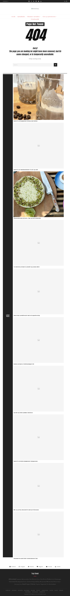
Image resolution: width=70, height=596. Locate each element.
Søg (65, 1)
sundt (24, 584)
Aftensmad (12, 579)
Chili (30, 579)
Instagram (31, 1)
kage (33, 581)
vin (48, 584)
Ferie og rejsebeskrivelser (49, 16)
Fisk (41, 579)
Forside (13, 16)
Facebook (29, 1)
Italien (25, 581)
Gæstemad (12, 581)
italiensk (29, 581)
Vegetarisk (43, 584)
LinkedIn (40, 1)
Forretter (8, 590)
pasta (55, 581)
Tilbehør (61, 590)
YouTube (38, 1)
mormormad (50, 581)
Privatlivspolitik (35, 19)
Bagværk (33, 590)
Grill (53, 579)
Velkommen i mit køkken (33, 16)
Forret (45, 579)
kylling (37, 581)
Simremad (16, 584)
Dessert (34, 579)
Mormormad (35, 592)
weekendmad (52, 584)
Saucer (56, 590)
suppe (28, 584)
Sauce (59, 581)
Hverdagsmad (19, 581)
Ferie (38, 579)
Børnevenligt (25, 579)
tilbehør (33, 584)
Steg (21, 584)
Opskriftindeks (21, 16)
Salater (51, 590)
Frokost (49, 579)
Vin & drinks (26, 590)
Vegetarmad (28, 592)
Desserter (20, 590)
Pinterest (33, 1)
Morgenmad (43, 581)
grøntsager (58, 579)
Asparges (19, 579)
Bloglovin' (36, 1)
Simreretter (42, 592)
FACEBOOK (5, 1)
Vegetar (38, 584)
